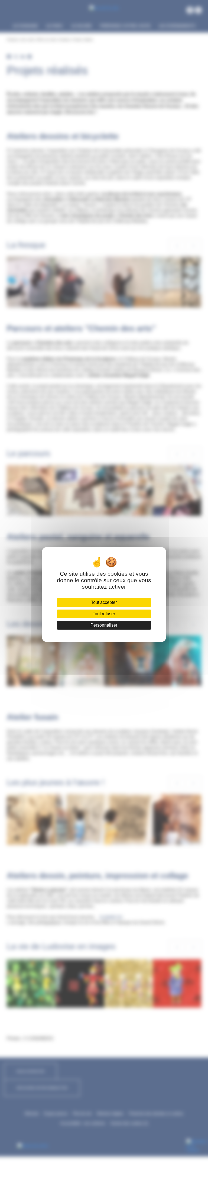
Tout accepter (104, 602)
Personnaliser (103, 625)
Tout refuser (104, 613)
